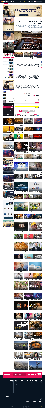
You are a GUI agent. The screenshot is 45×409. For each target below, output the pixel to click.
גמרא (22, 383)
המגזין (36, 382)
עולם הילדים (29, 3)
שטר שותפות (35, 3)
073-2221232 (14, 395)
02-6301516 (41, 399)
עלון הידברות (40, 383)
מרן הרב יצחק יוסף (16, 383)
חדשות (36, 3)
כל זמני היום (8, 114)
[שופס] (11, 1)
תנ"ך (22, 382)
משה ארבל (29, 95)
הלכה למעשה (31, 384)
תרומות (15, 3)
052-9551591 (27, 398)
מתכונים (12, 382)
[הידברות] (21, 1)
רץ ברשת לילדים (26, 382)
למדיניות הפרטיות (25, 112)
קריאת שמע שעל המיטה (5, 392)
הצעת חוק (33, 95)
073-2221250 (34, 401)
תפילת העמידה (6, 384)
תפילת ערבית (6, 383)
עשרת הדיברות (21, 384)
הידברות (41, 380)
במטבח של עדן (31, 383)
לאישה (12, 381)
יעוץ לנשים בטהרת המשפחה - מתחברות (39, 398)
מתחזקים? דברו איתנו (5, 1)
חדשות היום (36, 383)
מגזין (38, 3)
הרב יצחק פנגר (16, 384)
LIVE (9, 3)
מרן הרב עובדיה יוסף (16, 382)
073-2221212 (34, 395)
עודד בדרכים (32, 381)
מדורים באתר (36, 380)
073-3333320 (7, 396)
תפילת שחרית (6, 381)
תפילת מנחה (6, 382)
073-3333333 (40, 401)
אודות (41, 392)
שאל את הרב (25, 3)
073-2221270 (7, 398)
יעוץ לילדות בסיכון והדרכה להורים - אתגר (6, 395)
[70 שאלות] (10, 1)
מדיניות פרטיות (40, 381)
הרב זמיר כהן (32, 3)
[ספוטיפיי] (8, 1)
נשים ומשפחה (11, 380)
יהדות (36, 381)
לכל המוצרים (8, 217)
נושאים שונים (21, 380)
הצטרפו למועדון (6, 3)
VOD (39, 3)
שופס (19, 3)
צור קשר (14, 3)
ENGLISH (12, 3)
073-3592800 (20, 395)
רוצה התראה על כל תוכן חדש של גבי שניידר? (26, 109)
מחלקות (17, 3)
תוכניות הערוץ (31, 380)
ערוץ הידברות (40, 382)
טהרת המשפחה (11, 383)
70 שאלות (27, 3)
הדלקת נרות (12, 384)
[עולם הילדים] (13, 1)
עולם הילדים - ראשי (26, 381)
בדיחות (27, 383)
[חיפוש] (35, 1)
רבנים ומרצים (16, 380)
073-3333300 (34, 398)
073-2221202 (27, 401)
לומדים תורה (22, 381)
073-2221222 (41, 395)
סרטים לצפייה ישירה (26, 384)
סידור (7, 380)
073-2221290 (14, 398)
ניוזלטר (41, 384)
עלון (20, 3)
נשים (36, 384)
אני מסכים (26, 112)
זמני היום (22, 3)
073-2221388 (27, 395)
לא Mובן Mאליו (31, 382)
